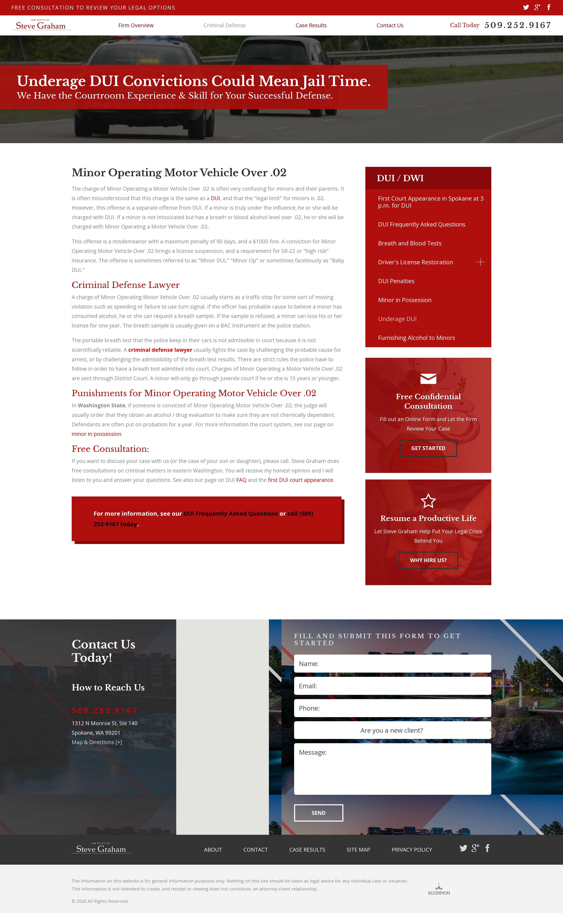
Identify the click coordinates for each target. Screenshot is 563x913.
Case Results (311, 25)
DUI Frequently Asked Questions (230, 513)
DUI (215, 198)
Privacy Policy (412, 849)
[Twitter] (526, 8)
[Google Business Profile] (537, 8)
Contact (255, 849)
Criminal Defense (225, 25)
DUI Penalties (396, 281)
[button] (480, 262)
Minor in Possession (405, 300)
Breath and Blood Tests (410, 243)
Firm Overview (136, 25)
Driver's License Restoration (415, 262)
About (213, 849)
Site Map (358, 849)
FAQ (241, 479)
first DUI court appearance (300, 479)
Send (319, 812)
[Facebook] (549, 8)
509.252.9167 (518, 25)
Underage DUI (397, 319)
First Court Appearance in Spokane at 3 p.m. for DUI (431, 201)
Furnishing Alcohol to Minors (416, 338)
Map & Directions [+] (97, 742)
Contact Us (390, 25)
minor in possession (96, 433)
